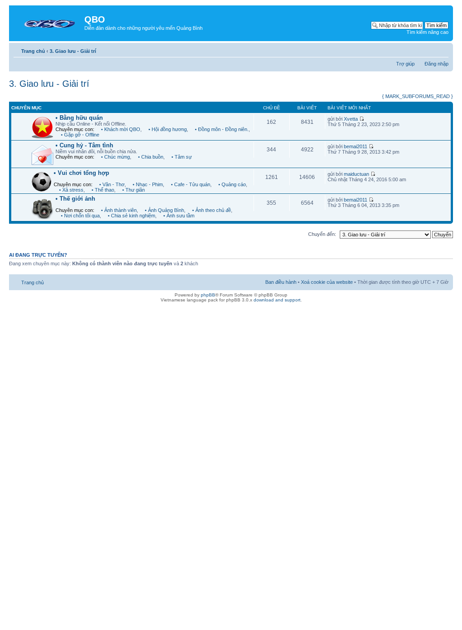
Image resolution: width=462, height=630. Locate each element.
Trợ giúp (405, 63)
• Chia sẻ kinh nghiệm (131, 215)
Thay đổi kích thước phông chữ (441, 49)
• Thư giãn (133, 190)
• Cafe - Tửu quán (190, 184)
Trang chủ (33, 51)
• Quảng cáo (232, 184)
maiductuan (356, 174)
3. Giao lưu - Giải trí (73, 51)
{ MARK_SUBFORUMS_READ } (417, 96)
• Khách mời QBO (120, 129)
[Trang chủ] (47, 22)
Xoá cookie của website (327, 282)
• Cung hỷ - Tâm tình (84, 145)
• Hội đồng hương (167, 129)
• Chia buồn (150, 157)
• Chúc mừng (115, 157)
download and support (277, 299)
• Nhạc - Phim (148, 184)
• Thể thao (103, 190)
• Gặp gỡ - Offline (80, 134)
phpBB (208, 294)
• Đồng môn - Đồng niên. (222, 129)
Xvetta (351, 119)
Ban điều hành (280, 282)
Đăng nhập (436, 63)
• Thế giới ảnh (75, 198)
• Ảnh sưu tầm (178, 215)
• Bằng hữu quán (79, 117)
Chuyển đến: (322, 234)
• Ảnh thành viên (119, 210)
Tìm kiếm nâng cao (427, 32)
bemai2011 (355, 146)
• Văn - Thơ (112, 184)
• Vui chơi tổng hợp (81, 172)
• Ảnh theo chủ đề (211, 210)
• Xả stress (71, 190)
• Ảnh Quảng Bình (164, 210)
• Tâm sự (181, 157)
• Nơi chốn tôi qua (80, 215)
